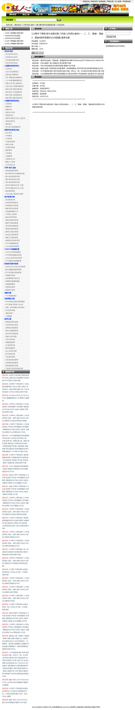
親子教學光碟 (10, 354)
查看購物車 (127, 1)
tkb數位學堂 (95, 707)
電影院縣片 (9, 313)
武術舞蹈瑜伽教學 (12, 363)
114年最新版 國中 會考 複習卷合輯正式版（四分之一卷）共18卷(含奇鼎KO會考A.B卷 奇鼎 (72, 71)
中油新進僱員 (10, 141)
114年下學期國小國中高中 (14, 41)
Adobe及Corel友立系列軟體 (15, 267)
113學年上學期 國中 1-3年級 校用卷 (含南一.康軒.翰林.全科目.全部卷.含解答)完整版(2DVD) (15, 534)
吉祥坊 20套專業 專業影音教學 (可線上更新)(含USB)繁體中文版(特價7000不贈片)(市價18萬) (15, 377)
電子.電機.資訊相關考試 (14, 77)
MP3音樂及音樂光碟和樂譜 (15, 301)
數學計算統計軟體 (12, 232)
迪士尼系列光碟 (11, 351)
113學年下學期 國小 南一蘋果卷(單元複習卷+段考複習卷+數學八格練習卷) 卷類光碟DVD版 (15, 552)
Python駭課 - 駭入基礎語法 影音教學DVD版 (55, 63)
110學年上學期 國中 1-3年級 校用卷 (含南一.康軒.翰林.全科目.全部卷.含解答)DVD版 (15, 598)
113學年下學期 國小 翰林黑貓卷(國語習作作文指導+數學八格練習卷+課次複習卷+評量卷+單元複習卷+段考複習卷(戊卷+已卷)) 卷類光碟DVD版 (15, 523)
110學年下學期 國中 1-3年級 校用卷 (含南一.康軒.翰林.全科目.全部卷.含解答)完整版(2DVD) (15, 580)
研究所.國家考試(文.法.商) (15, 188)
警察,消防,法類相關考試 (14, 95)
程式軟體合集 (10, 200)
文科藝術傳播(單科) (12, 60)
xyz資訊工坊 (46, 707)
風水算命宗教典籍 (12, 333)
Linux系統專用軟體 (12, 246)
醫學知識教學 (10, 348)
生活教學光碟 (10, 345)
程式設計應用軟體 (12, 235)
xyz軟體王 (72, 707)
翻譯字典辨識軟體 (12, 223)
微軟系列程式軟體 (12, 208)
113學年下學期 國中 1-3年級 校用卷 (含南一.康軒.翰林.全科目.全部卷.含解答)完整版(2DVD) (15, 543)
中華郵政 (9, 136)
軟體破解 (102, 1)
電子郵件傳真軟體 (12, 226)
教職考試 (9, 124)
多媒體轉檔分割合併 (13, 278)
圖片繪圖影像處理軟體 (13, 269)
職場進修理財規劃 (12, 322)
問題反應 (110, 1)
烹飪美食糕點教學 (12, 360)
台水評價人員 (10, 165)
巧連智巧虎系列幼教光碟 (14, 368)
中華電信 (9, 153)
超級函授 (80, 707)
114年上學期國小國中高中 (14, 44)
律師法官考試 (10, 112)
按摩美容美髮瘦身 (12, 328)
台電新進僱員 (10, 147)
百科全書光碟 (10, 339)
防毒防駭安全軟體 (12, 205)
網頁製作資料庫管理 (13, 240)
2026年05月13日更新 (12, 38)
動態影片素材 (10, 290)
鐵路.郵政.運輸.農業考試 (14, 98)
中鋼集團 (9, 156)
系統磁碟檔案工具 (12, 211)
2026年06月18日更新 (12, 36)
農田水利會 (9, 144)
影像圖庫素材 (10, 284)
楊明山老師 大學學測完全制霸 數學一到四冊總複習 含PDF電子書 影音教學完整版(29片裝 (71, 68)
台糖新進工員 (10, 159)
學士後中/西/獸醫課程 (13, 127)
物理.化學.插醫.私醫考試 (14, 89)
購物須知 (86, 1)
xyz (33, 707)
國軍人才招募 (10, 162)
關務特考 (9, 107)
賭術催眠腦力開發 (12, 366)
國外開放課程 (10, 191)
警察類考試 (9, 115)
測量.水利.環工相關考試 (14, 83)
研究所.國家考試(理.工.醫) (15, 185)
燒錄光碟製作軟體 (12, 220)
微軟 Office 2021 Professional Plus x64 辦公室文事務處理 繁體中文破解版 (15, 682)
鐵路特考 (9, 109)
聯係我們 (94, 1)
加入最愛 (118, 1)
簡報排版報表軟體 (12, 229)
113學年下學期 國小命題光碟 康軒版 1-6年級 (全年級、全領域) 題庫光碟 (15, 572)
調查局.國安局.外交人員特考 (15, 118)
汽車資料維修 (10, 357)
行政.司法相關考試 (12, 72)
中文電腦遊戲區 (11, 296)
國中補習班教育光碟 (13, 179)
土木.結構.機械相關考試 (14, 80)
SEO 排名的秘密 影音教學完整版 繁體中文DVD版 (57, 66)
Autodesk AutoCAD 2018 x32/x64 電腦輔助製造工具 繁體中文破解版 (15, 398)
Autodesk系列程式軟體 (14, 258)
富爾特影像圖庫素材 (13, 281)
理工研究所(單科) (12, 54)
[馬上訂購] (38, 53)
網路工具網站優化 (12, 237)
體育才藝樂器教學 (12, 331)
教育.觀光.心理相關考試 (14, 92)
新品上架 (26, 14)
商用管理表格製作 (12, 203)
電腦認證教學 (10, 342)
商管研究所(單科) (12, 57)
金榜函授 (87, 707)
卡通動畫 (9, 316)
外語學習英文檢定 (12, 325)
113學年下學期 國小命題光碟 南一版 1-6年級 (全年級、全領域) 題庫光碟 (15, 607)
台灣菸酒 (9, 139)
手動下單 (39, 14)
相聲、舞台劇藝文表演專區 (15, 307)
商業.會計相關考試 (12, 75)
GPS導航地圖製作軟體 (13, 255)
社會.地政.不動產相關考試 (15, 86)
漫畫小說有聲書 (11, 336)
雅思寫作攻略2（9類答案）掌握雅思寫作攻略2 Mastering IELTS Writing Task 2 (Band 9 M (72, 60)
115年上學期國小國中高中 (14, 33)
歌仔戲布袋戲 (10, 310)
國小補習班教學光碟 (13, 176)
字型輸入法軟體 (11, 214)
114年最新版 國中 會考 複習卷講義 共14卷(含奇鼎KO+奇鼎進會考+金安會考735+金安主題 (72, 74)
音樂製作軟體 (10, 275)
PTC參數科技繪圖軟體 (13, 261)
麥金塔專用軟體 (11, 217)
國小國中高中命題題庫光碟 (45, 25)
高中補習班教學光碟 (13, 182)
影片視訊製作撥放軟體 (13, 272)
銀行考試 (9, 133)
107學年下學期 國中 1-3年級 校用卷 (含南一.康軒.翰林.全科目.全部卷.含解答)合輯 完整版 (15, 589)
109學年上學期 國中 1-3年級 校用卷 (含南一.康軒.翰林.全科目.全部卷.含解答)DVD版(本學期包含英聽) (15, 418)
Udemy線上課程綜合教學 (14, 194)
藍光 (39, 707)
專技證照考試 (10, 121)
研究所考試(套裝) (12, 63)
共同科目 (9, 69)
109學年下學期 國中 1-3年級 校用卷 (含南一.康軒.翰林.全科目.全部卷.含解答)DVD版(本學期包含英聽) (15, 511)
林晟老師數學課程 (12, 171)
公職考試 (9, 104)
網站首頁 (12, 14)
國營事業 (9, 150)
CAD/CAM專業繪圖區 (13, 252)
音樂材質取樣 (10, 287)
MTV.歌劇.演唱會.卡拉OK (14, 304)
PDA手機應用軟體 (12, 243)
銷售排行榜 (10, 372)
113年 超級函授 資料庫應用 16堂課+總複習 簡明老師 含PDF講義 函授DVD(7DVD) (15, 468)
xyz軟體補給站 (57, 707)
